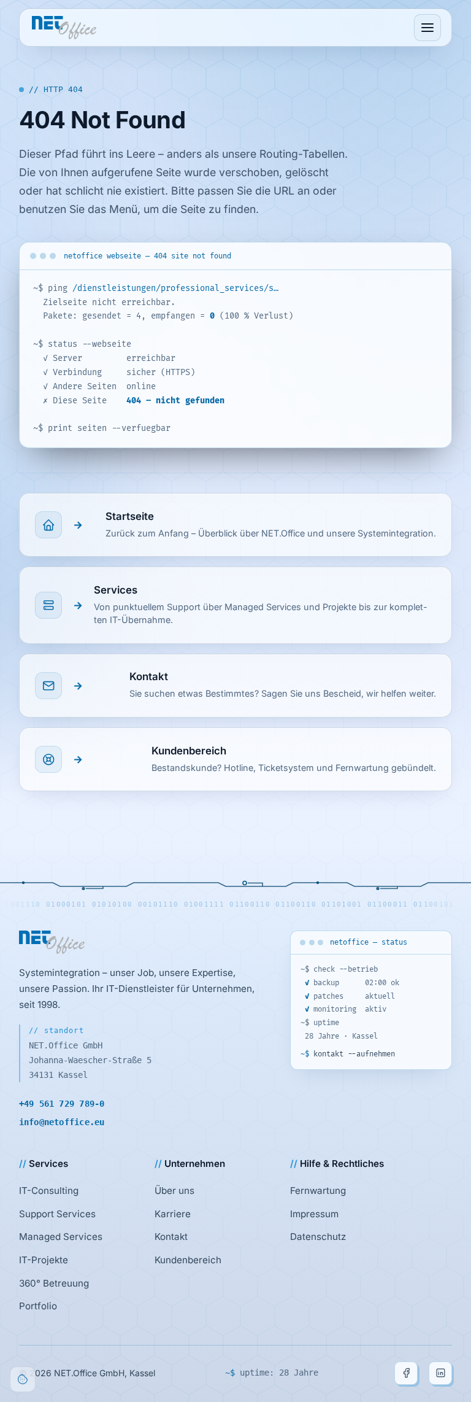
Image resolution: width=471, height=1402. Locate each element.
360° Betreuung (54, 1283)
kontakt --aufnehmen (350, 1054)
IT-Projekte (43, 1260)
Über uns (174, 1190)
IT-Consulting (48, 1190)
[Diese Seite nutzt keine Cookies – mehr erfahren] (23, 1379)
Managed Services (60, 1236)
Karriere (173, 1214)
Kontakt (171, 1236)
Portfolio (38, 1306)
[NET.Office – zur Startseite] (64, 27)
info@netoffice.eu (62, 1122)
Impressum (314, 1214)
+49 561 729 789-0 (62, 1104)
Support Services (57, 1214)
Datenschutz (318, 1236)
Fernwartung (318, 1190)
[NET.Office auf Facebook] (406, 1373)
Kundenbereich (188, 1260)
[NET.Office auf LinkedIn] (440, 1373)
